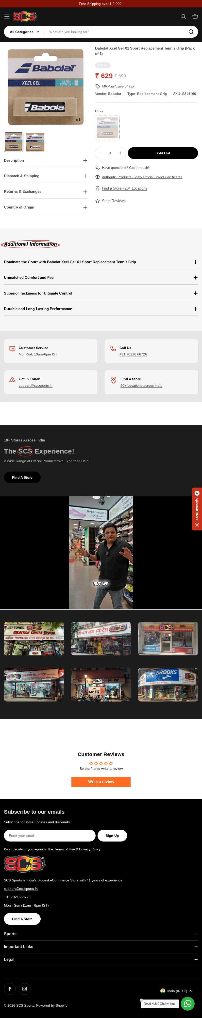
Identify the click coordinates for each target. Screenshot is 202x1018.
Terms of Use (64, 849)
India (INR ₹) (177, 991)
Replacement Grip (152, 94)
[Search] (191, 32)
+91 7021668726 (17, 897)
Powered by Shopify (51, 1005)
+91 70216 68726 (133, 354)
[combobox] (101, 32)
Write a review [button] (101, 782)
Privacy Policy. (90, 849)
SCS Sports (25, 1005)
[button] (197, 509)
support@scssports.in (35, 385)
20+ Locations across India (141, 385)
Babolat (114, 94)
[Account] (183, 16)
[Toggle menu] (7, 16)
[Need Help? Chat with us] (188, 1004)
